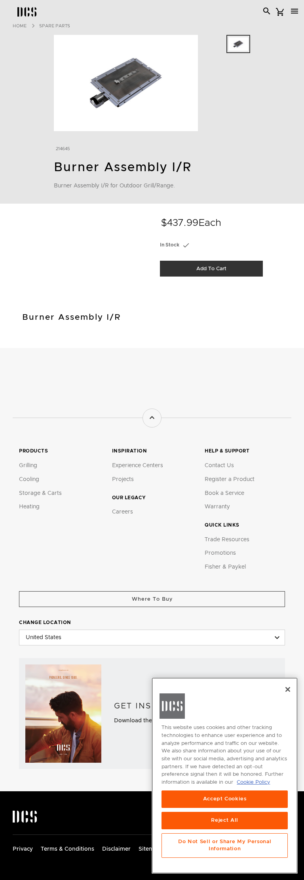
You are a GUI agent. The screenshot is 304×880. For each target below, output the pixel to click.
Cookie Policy (253, 782)
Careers (122, 512)
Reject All (224, 820)
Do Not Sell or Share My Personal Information (224, 845)
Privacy (23, 849)
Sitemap (150, 849)
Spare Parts (54, 26)
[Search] (267, 11)
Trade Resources (227, 539)
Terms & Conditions (67, 849)
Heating (29, 507)
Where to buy (152, 599)
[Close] (287, 689)
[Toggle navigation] (294, 11)
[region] (225, 776)
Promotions (220, 553)
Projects (123, 479)
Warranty (217, 507)
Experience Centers (137, 465)
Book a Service (224, 493)
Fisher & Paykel (225, 567)
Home (20, 26)
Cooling (29, 479)
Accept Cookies (225, 799)
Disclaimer (116, 849)
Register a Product (230, 479)
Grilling (28, 465)
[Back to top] (152, 418)
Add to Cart (211, 268)
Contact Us (219, 465)
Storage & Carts (40, 493)
